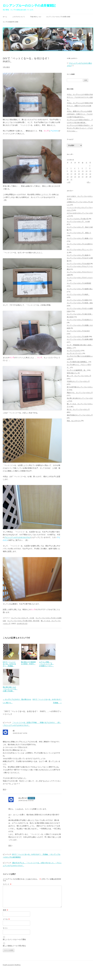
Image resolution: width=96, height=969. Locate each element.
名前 (5, 910)
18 (75, 174)
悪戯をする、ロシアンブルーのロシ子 (80, 393)
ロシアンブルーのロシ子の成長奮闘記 (29, 5)
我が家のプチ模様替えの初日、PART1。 (28, 663)
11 (75, 171)
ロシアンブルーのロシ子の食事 (77, 336)
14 (86, 171)
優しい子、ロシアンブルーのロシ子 (79, 376)
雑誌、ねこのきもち (74, 421)
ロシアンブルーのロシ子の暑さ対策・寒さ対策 (23, 621)
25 (75, 177)
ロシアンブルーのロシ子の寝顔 (77, 300)
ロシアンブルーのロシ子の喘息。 (78, 294)
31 (71, 179)
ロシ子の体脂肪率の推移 (10, 22)
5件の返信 (6, 67)
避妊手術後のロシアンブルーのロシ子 (80, 415)
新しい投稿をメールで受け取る (14, 946)
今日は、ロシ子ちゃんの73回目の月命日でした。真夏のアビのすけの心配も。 (80, 105)
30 (67, 179)
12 (79, 171)
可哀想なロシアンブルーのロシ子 (78, 381)
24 (71, 177)
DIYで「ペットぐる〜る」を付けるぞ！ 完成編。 (9, 664)
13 (82, 171)
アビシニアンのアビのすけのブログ (17, 537)
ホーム (5, 17)
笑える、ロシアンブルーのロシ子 (78, 409)
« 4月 (68, 182)
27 (82, 177)
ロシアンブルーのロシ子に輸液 (77, 255)
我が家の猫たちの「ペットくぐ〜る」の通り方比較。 (10, 689)
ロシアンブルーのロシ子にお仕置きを (80, 244)
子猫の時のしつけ (35, 17)
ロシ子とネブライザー (74, 353)
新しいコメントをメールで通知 (14, 939)
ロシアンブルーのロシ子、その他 (22, 618)
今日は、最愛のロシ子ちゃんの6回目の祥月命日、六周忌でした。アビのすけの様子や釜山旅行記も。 (80, 114)
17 (71, 174)
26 (79, 177)
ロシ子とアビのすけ (74, 350)
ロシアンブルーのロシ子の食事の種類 (80, 339)
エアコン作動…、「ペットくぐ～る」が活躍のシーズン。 (46, 664)
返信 (4, 789)
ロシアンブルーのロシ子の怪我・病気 (80, 303)
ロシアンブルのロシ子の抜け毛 (77, 219)
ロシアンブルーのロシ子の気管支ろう (80, 320)
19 (79, 174)
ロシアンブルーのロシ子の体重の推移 (58, 17)
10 (71, 171)
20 (82, 174)
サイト (5, 928)
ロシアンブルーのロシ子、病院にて (79, 233)
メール (6, 919)
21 (86, 174)
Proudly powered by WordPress (12, 965)
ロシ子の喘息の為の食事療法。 (77, 362)
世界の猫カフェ (72, 373)
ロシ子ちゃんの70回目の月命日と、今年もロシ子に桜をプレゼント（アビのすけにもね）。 (80, 128)
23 (67, 177)
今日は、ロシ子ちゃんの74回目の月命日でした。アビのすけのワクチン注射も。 (80, 97)
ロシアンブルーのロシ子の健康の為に (80, 289)
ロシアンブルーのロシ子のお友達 (78, 263)
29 (90, 177)
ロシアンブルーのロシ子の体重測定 (79, 283)
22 (90, 174)
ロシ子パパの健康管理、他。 (77, 370)
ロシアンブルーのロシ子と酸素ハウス (80, 238)
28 (86, 177)
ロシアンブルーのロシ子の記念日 (78, 331)
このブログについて (18, 17)
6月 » (88, 182)
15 (90, 171)
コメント (7, 884)
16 (67, 174)
